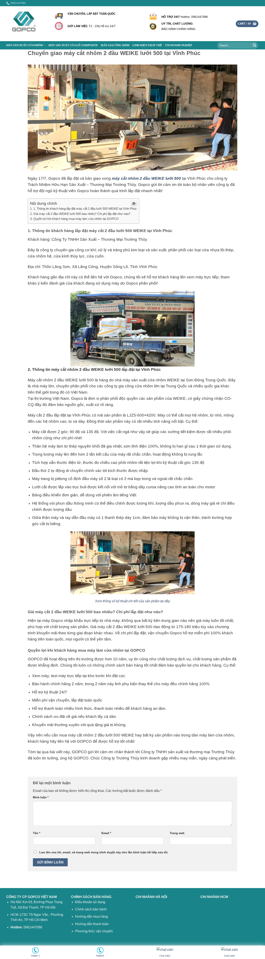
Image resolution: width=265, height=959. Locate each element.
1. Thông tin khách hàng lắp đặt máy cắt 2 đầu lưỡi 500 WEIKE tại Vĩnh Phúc (85, 208)
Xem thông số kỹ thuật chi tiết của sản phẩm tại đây (132, 601)
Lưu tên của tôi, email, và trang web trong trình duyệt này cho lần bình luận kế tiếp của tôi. (103, 852)
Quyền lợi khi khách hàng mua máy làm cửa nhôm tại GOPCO (76, 218)
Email (106, 833)
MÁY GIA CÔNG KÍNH (115, 45)
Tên (36, 833)
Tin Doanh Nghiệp (178, 45)
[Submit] (254, 45)
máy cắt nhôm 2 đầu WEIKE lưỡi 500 (146, 178)
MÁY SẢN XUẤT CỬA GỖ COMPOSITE (73, 45)
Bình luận (40, 797)
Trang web (177, 833)
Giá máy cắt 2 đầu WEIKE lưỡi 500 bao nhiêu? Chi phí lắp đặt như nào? (81, 214)
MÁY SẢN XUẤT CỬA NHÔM (24, 45)
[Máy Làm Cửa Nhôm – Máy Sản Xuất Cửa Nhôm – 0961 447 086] (27, 23)
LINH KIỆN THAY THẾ (147, 45)
